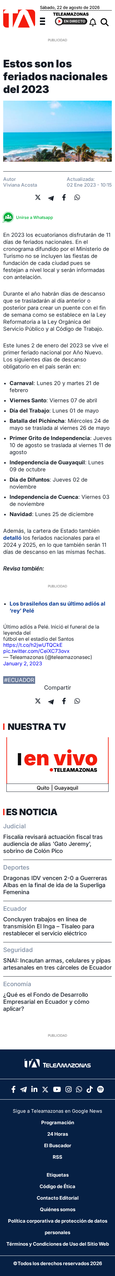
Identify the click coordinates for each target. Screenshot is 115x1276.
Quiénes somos (57, 1209)
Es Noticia (31, 812)
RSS (57, 1157)
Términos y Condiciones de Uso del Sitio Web (57, 1244)
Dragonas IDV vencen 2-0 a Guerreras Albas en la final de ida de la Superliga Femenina (55, 885)
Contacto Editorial (58, 1198)
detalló (12, 538)
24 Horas (57, 1134)
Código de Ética (57, 1186)
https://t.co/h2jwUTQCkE (33, 645)
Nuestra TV (36, 726)
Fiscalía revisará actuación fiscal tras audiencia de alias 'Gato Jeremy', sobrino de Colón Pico (53, 843)
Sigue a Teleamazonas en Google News (57, 1111)
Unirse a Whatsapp (34, 217)
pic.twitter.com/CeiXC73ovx (36, 651)
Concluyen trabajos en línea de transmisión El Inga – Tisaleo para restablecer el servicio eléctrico (48, 926)
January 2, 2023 (22, 663)
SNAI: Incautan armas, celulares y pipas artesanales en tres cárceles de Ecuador (57, 964)
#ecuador (19, 680)
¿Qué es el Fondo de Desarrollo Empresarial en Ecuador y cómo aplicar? (46, 1001)
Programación (57, 1122)
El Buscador (57, 1145)
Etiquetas (58, 1175)
